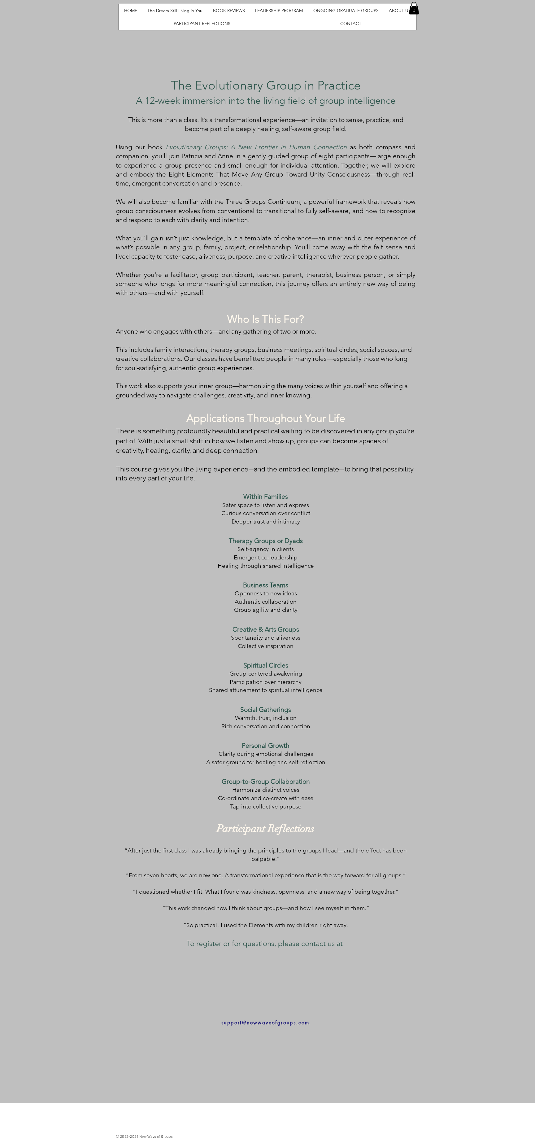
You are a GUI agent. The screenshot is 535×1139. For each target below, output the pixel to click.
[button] (414, 8)
